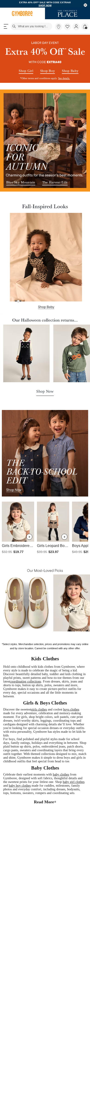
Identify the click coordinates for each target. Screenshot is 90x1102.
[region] (45, 4)
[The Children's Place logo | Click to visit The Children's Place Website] (67, 14)
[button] (67, 27)
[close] (85, 5)
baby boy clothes (33, 805)
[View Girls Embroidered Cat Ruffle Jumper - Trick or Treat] (26, 354)
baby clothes (66, 793)
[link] (58, 27)
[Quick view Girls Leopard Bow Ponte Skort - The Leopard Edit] (64, 537)
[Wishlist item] (68, 30)
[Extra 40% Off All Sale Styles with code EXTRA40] (45, 59)
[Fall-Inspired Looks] (45, 205)
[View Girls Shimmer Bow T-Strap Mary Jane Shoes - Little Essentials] (26, 603)
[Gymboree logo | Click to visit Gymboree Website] (22, 14)
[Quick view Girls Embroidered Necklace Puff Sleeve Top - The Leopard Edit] (29, 537)
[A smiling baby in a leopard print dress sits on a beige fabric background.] (45, 262)
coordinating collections (52, 686)
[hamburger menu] (6, 27)
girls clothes (43, 716)
